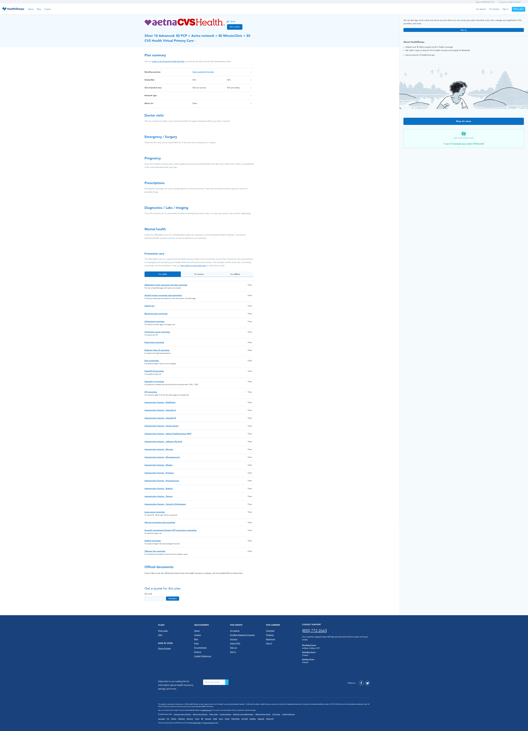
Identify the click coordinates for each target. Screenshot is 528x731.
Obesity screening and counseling (160, 522)
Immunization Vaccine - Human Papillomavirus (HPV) (168, 434)
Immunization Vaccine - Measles (159, 449)
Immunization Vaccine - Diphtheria (160, 402)
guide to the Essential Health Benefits (168, 61)
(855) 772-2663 (314, 630)
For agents (234, 631)
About (31, 9)
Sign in (505, 9)
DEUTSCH (190, 719)
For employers (200, 648)
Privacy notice (213, 714)
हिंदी (202, 719)
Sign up (464, 30)
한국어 (221, 719)
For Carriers (494, 9)
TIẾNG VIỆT (270, 719)
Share (232, 21)
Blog (39, 9)
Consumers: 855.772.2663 (510, 2)
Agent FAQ (235, 643)
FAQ (160, 635)
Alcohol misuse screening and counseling (163, 295)
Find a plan (518, 9)
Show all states (164, 648)
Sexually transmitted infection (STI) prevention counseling (170, 530)
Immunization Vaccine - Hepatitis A (160, 410)
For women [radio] (199, 274)
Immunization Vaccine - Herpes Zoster (161, 426)
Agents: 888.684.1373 (485, 2)
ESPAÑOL (253, 719)
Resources (270, 639)
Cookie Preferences (202, 656)
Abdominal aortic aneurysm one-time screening (166, 285)
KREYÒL (173, 719)
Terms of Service (209, 723)
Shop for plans (463, 121)
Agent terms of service (200, 714)
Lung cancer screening (155, 512)
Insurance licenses (225, 714)
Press (196, 643)
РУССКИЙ (244, 719)
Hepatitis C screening (154, 381)
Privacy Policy (196, 723)
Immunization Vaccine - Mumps (158, 465)
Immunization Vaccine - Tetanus (159, 496)
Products (270, 635)
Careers (47, 9)
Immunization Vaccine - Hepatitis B (160, 418)
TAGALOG (261, 719)
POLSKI (227, 719)
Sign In (269, 643)
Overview (270, 631)
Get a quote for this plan (203, 72)
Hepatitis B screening (154, 371)
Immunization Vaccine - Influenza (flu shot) (163, 441)
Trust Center (276, 714)
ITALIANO (208, 719)
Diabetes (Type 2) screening (157, 350)
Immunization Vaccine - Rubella (159, 488)
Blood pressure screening (156, 314)
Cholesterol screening (154, 321)
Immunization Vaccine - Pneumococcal (162, 481)
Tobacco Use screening (155, 551)
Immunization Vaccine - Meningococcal (162, 457)
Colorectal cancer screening (157, 332)
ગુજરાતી (197, 719)
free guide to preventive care (193, 265)
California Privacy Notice (262, 714)
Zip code (148, 594)
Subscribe (227, 682)
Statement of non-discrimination (243, 714)
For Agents (481, 9)
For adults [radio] (163, 274)
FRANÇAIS (181, 719)
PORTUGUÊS (235, 719)
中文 (168, 719)
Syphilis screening (153, 541)
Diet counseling (152, 361)
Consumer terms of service (182, 714)
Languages (161, 719)
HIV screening (151, 392)
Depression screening (154, 342)
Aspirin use (149, 306)
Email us (197, 652)
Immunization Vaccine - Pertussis (159, 473)
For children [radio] (235, 274)
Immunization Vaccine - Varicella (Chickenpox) (165, 504)
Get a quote (235, 27)
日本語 (215, 719)
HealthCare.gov (206, 710)
